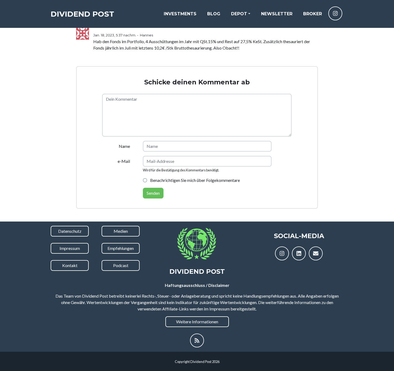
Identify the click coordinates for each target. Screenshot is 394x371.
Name (124, 146)
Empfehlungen (120, 248)
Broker (312, 13)
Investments (180, 13)
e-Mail (124, 161)
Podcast (120, 265)
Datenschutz (69, 231)
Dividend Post (82, 13)
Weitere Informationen (197, 321)
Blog (213, 13)
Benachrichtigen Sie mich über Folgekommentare (194, 180)
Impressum (70, 248)
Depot (239, 13)
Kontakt (69, 265)
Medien (121, 231)
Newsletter (276, 13)
